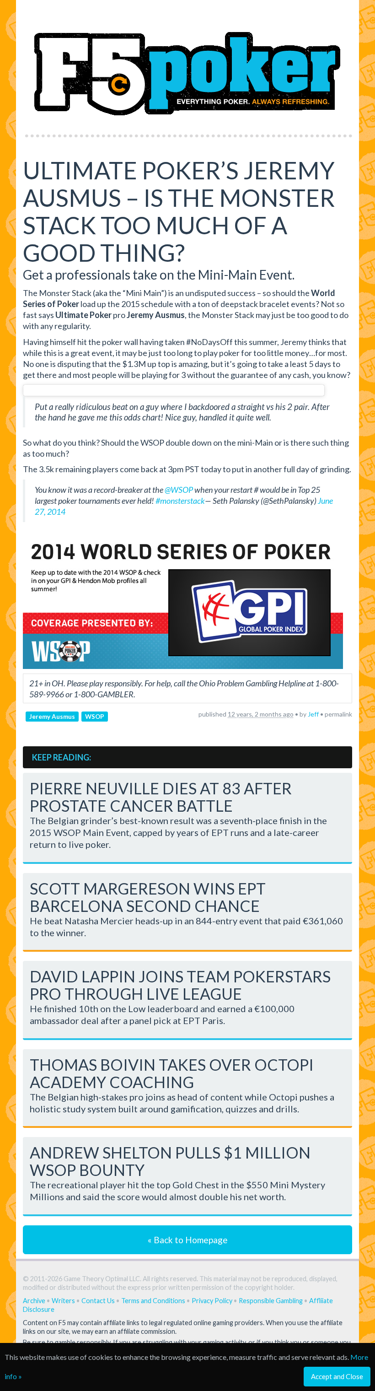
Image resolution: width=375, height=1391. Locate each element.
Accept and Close (337, 1376)
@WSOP (179, 490)
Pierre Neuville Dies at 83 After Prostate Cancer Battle (161, 797)
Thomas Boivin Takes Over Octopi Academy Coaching (172, 1073)
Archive (34, 1301)
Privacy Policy (212, 1301)
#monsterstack (180, 501)
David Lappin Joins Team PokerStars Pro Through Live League (180, 985)
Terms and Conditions (153, 1301)
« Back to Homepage (188, 1240)
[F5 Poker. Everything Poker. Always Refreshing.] (187, 64)
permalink (338, 714)
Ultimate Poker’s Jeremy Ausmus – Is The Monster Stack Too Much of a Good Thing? (179, 211)
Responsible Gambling (271, 1301)
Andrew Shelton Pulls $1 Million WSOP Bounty (170, 1161)
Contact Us (98, 1301)
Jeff (313, 714)
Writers (63, 1301)
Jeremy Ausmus (52, 716)
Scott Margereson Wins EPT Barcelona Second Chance (148, 897)
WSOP (94, 716)
